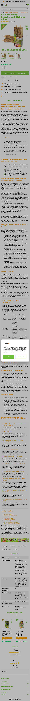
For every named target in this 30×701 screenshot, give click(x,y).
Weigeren (21, 356)
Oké (9, 356)
